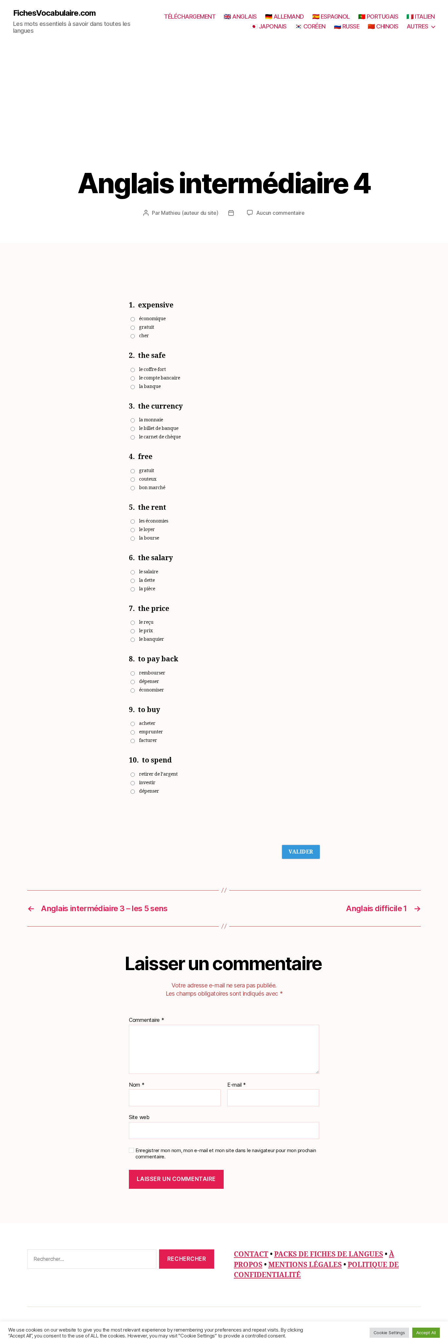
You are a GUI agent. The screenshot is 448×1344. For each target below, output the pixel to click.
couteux (147, 479)
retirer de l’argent (158, 774)
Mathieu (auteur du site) (189, 213)
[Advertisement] (224, 118)
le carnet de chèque (160, 437)
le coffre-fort (152, 369)
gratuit (146, 327)
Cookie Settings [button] (389, 1332)
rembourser (152, 673)
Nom (137, 1085)
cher (144, 336)
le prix (146, 631)
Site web (139, 1117)
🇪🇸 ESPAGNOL (331, 16)
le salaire (148, 572)
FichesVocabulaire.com (54, 13)
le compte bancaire (159, 378)
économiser (151, 690)
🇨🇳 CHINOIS (383, 26)
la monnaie (151, 420)
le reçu (146, 622)
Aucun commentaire (280, 213)
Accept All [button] (426, 1332)
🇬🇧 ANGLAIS (240, 16)
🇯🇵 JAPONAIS (268, 26)
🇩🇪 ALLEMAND (284, 16)
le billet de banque (158, 428)
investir (147, 782)
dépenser (149, 681)
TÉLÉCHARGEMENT (189, 16)
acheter (147, 723)
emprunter (151, 732)
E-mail (236, 1085)
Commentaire (146, 1020)
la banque (150, 386)
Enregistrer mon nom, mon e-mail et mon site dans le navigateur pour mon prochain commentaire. (225, 1154)
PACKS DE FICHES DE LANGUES (328, 1254)
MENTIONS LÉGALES (305, 1265)
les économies (153, 521)
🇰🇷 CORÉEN (310, 26)
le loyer (147, 529)
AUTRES (417, 26)
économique (152, 319)
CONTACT (251, 1254)
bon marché (152, 487)
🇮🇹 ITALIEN (420, 16)
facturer (148, 740)
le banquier (151, 639)
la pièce (147, 589)
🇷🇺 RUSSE (347, 26)
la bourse (149, 538)
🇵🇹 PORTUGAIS (378, 16)
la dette (147, 580)
